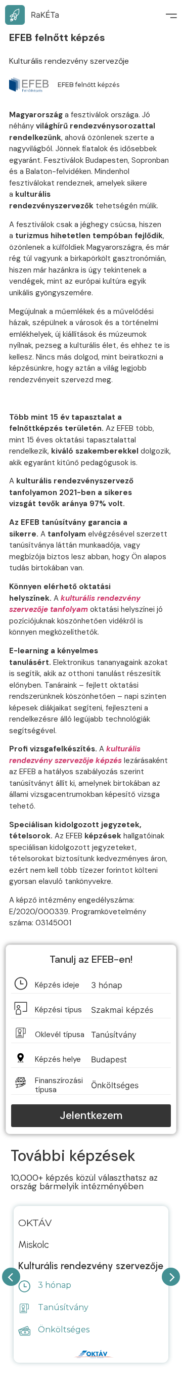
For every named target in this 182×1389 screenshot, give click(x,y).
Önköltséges (63, 1329)
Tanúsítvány (63, 1307)
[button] (91, 1115)
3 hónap (54, 1285)
